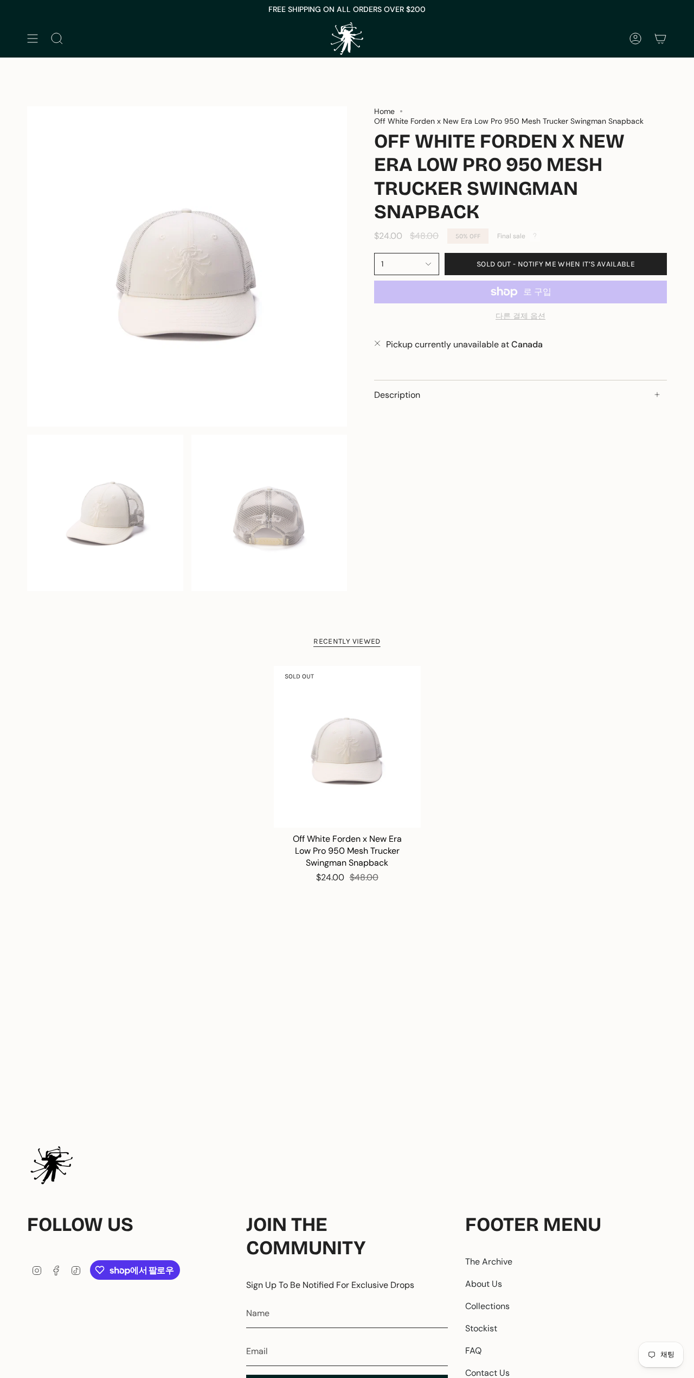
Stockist (481, 1328)
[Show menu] (32, 38)
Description (397, 394)
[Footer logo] (51, 1165)
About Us (483, 1284)
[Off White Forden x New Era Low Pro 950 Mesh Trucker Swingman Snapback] (347, 747)
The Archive (488, 1261)
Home (384, 111)
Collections (487, 1306)
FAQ (473, 1350)
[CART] (660, 38)
